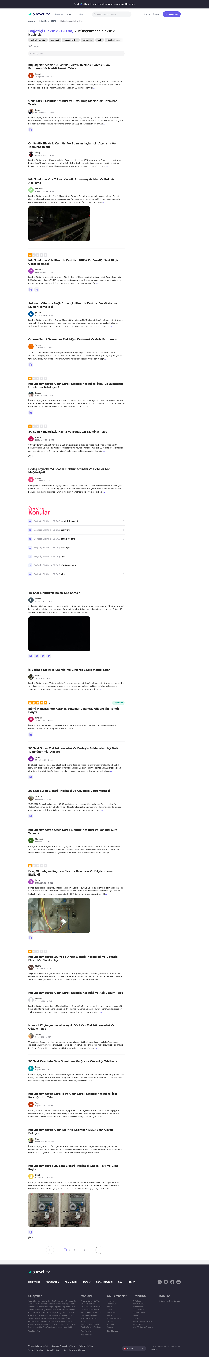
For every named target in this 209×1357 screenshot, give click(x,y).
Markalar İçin (52, 1282)
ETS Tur (110, 1321)
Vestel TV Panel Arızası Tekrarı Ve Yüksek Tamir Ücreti (49, 1318)
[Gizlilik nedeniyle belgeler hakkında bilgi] (30, 129)
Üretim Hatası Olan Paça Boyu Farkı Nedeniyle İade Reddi (50, 1327)
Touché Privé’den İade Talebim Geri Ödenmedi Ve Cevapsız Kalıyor (52, 1301)
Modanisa (110, 1301)
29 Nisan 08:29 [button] (41, 481)
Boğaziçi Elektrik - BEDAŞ (47, 21)
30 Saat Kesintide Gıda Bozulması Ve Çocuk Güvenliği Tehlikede (72, 1061)
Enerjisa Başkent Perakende (91, 1327)
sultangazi (87, 40)
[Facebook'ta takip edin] (172, 1282)
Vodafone (110, 1324)
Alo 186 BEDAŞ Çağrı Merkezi (91, 1313)
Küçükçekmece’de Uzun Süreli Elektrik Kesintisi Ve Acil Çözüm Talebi (76, 992)
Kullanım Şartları (86, 1346)
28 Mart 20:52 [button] (40, 720)
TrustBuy (154, 1350)
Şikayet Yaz (172, 14)
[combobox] (111, 14)
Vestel (109, 1310)
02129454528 (138, 1310)
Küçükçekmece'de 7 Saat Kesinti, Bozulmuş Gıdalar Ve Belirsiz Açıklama (71, 181)
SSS (120, 1282)
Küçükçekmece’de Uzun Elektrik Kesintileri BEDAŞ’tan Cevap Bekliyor (70, 1131)
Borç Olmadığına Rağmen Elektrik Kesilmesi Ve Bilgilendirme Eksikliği (70, 872)
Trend (71, 14)
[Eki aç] (59, 223)
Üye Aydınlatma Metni (38, 1346)
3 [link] (74, 1250)
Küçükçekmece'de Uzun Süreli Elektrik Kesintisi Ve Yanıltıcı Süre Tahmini (72, 831)
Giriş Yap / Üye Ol (151, 14)
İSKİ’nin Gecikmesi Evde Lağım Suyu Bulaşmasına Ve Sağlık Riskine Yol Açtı (52, 1313)
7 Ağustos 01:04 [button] (41, 191)
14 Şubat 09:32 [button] (41, 1142)
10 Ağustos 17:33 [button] (41, 155)
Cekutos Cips (138, 1307)
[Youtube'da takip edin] (166, 1282)
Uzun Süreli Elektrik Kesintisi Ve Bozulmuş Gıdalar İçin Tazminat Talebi (72, 102)
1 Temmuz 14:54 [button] (41, 315)
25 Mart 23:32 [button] (40, 760)
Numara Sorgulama (114, 1318)
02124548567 (138, 1304)
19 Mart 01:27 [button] (40, 842)
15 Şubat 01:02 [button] (40, 1106)
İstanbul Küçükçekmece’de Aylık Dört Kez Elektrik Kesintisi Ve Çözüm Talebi (71, 1027)
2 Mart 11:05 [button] (39, 1037)
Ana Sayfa (31, 21)
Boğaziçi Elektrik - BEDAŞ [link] (50, 31)
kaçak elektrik (71, 40)
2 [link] (69, 1250)
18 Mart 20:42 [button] (40, 883)
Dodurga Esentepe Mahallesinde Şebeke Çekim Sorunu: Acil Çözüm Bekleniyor (52, 1324)
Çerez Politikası (53, 1350)
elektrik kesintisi (38, 40)
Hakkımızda (34, 1282)
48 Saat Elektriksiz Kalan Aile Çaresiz (54, 593)
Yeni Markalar (86, 1335)
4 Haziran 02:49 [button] (41, 396)
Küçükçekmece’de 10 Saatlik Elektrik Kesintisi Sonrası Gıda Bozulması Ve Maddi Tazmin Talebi (69, 66)
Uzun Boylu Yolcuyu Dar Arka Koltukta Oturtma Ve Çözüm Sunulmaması (52, 1315)
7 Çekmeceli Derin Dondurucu (170, 1301)
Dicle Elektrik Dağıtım (89, 1315)
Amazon (110, 1327)
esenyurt (55, 40)
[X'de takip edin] (159, 1282)
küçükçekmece (113, 40)
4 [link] (79, 1250)
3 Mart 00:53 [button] (40, 1001)
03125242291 (138, 1324)
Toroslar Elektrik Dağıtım (90, 1310)
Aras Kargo (111, 1313)
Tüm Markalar (86, 1331)
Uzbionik (136, 1318)
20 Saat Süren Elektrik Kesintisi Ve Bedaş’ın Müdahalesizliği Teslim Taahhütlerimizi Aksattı (74, 749)
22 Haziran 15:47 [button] (41, 348)
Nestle (135, 1315)
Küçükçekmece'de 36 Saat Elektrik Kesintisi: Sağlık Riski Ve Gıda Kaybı (73, 1167)
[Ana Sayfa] (39, 14)
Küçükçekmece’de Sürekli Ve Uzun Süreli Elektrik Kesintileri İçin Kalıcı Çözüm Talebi (72, 1095)
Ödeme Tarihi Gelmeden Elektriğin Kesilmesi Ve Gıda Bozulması (72, 339)
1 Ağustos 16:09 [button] (41, 272)
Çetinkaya (137, 1301)
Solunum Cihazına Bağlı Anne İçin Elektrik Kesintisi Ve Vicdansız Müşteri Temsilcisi (72, 305)
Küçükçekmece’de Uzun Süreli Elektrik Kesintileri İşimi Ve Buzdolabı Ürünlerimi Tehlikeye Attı (75, 385)
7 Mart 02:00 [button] (40, 969)
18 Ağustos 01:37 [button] (41, 113)
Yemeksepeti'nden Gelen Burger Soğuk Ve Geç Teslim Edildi (51, 1307)
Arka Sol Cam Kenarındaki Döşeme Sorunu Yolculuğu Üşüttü (51, 1304)
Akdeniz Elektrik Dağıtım (90, 1301)
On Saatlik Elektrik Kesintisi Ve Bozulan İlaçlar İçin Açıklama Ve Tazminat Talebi (72, 145)
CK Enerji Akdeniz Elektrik (91, 1307)
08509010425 (139, 1313)
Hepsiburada (111, 1304)
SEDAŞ (83, 1321)
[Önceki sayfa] (50, 1250)
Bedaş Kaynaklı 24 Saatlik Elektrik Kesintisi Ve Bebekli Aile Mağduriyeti (69, 470)
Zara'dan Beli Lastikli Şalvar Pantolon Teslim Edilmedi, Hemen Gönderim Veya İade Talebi (52, 1310)
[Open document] (30, 289)
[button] (38, 255)
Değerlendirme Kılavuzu (74, 1350)
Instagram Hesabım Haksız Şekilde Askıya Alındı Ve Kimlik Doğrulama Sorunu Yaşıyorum (52, 1321)
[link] (30, 456)
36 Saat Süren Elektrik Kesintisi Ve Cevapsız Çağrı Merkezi (69, 790)
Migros (109, 1315)
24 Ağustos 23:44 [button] (42, 77)
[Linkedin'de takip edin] (178, 1282)
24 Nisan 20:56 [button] (41, 601)
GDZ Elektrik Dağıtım (89, 1318)
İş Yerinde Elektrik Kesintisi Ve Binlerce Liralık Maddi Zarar (69, 669)
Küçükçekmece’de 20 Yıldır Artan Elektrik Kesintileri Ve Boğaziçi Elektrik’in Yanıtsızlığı (73, 958)
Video (81, 14)
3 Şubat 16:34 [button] (40, 1178)
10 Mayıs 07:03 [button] (41, 440)
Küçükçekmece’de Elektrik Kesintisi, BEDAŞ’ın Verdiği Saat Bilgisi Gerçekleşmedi (73, 262)
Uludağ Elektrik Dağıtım (90, 1324)
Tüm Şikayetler (34, 1331)
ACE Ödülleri (70, 1282)
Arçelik (109, 1307)
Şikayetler (58, 14)
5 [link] (84, 1250)
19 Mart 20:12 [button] (40, 799)
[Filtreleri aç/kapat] (123, 46)
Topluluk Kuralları (35, 1350)
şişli (99, 40)
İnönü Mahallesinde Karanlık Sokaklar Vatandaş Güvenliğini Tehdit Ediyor (73, 710)
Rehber (86, 1282)
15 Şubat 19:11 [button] (40, 1070)
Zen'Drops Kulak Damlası (142, 1321)
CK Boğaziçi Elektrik (88, 1304)
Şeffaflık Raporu (104, 1282)
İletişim (131, 1282)
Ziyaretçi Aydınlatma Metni (63, 1346)
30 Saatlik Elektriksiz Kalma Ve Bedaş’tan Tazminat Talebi (68, 431)
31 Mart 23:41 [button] (40, 678)
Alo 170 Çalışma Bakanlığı (143, 1327)
